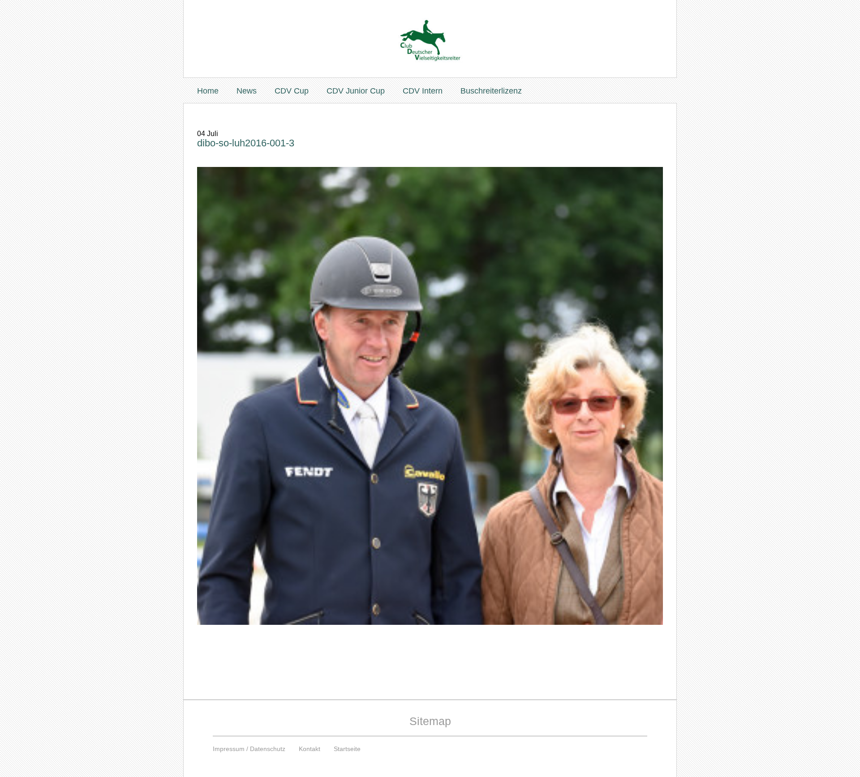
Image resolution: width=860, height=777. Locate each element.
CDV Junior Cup (356, 90)
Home (208, 90)
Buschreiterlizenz (491, 90)
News (246, 90)
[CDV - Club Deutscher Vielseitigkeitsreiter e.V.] (430, 32)
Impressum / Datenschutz (249, 748)
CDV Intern (423, 90)
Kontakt (309, 748)
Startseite (347, 748)
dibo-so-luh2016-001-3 (245, 143)
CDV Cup (292, 90)
